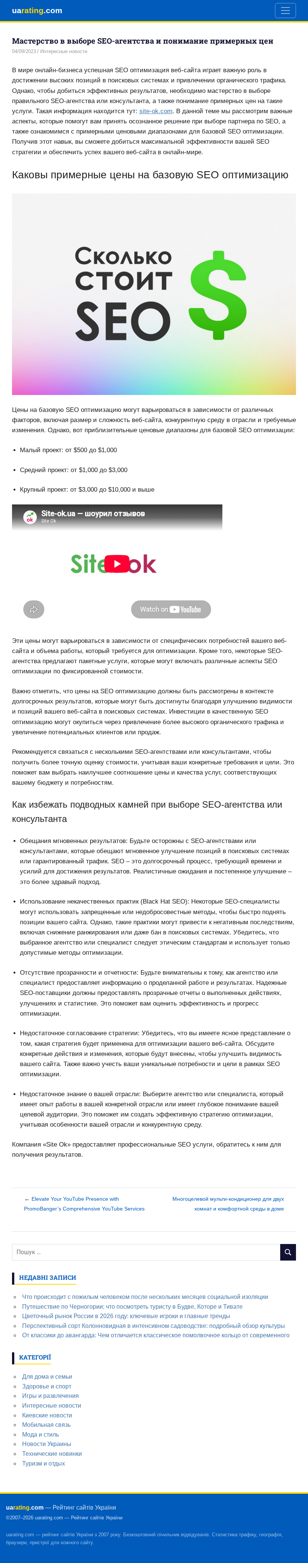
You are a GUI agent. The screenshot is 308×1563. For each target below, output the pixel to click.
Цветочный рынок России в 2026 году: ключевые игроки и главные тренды (126, 1316)
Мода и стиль (40, 1434)
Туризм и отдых (43, 1463)
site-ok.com (155, 111)
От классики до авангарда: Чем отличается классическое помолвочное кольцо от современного (156, 1335)
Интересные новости (63, 51)
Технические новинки (52, 1454)
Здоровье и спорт (46, 1386)
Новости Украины (46, 1444)
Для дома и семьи (47, 1376)
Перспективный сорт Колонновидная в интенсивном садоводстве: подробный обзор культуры (153, 1326)
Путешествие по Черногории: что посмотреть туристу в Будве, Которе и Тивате (132, 1306)
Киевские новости (47, 1415)
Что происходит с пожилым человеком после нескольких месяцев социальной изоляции (145, 1297)
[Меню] (285, 10)
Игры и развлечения (50, 1396)
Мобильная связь (46, 1425)
